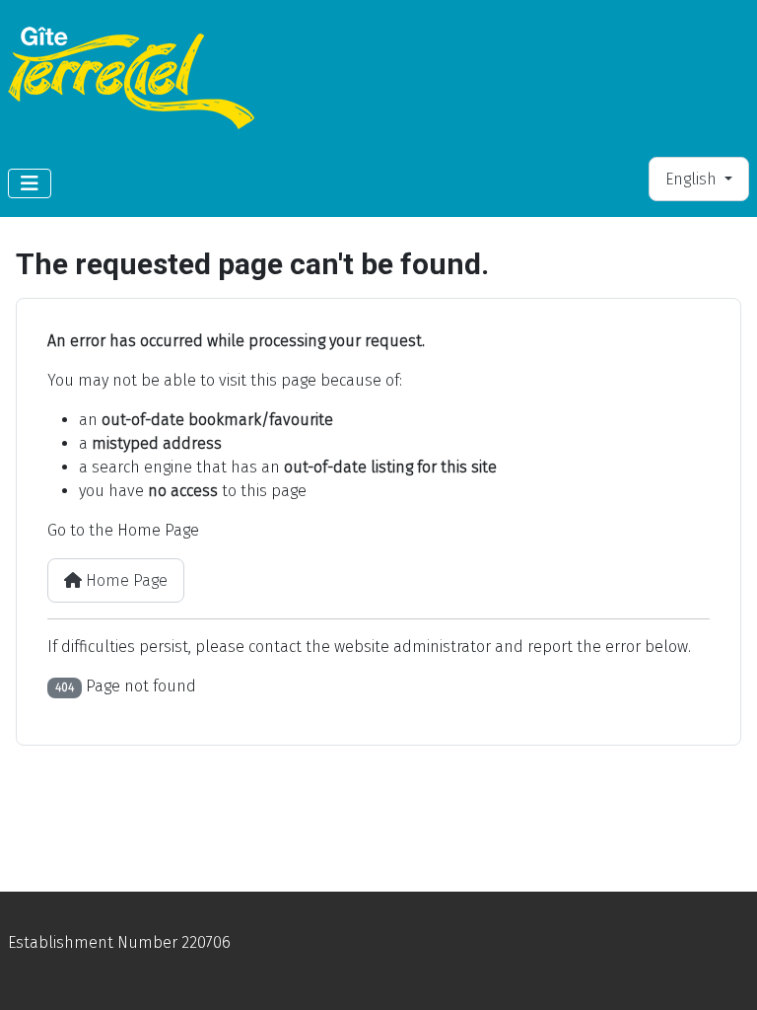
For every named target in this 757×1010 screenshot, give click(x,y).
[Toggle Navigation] (29, 183)
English (693, 179)
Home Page (125, 580)
